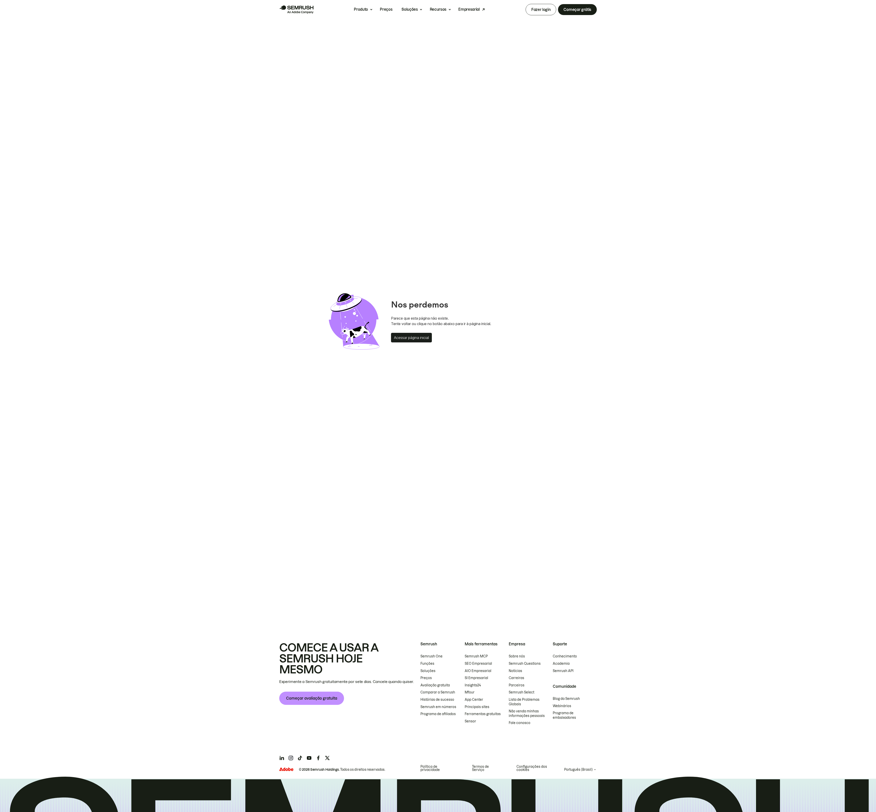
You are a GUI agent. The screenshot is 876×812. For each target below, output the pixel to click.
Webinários (562, 706)
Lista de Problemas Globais (524, 702)
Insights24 (473, 685)
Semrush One (431, 656)
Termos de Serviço (480, 768)
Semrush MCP (476, 656)
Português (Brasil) (578, 769)
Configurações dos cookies (531, 768)
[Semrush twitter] (327, 758)
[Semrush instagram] (290, 758)
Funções (427, 663)
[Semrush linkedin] (281, 758)
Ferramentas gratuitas (483, 714)
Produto (361, 9)
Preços (386, 9)
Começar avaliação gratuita (311, 698)
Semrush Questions (525, 663)
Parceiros (516, 685)
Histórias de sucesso (437, 699)
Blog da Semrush (566, 699)
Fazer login (540, 10)
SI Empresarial (476, 678)
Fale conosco (519, 723)
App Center (474, 699)
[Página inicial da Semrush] (296, 9)
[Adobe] (286, 769)
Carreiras (516, 678)
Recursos (438, 9)
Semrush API (563, 671)
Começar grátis (577, 10)
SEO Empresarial (478, 663)
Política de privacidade (430, 768)
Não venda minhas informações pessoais (527, 713)
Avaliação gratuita (435, 685)
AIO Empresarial (478, 671)
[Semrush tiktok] (300, 758)
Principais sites (477, 707)
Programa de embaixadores (564, 715)
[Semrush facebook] (318, 758)
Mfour (469, 692)
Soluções (410, 9)
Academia (561, 663)
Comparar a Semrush (437, 692)
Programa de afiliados (438, 714)
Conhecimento (565, 656)
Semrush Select (521, 692)
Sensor (470, 721)
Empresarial (469, 9)
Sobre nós (517, 656)
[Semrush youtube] (309, 758)
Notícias (515, 671)
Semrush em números (438, 707)
